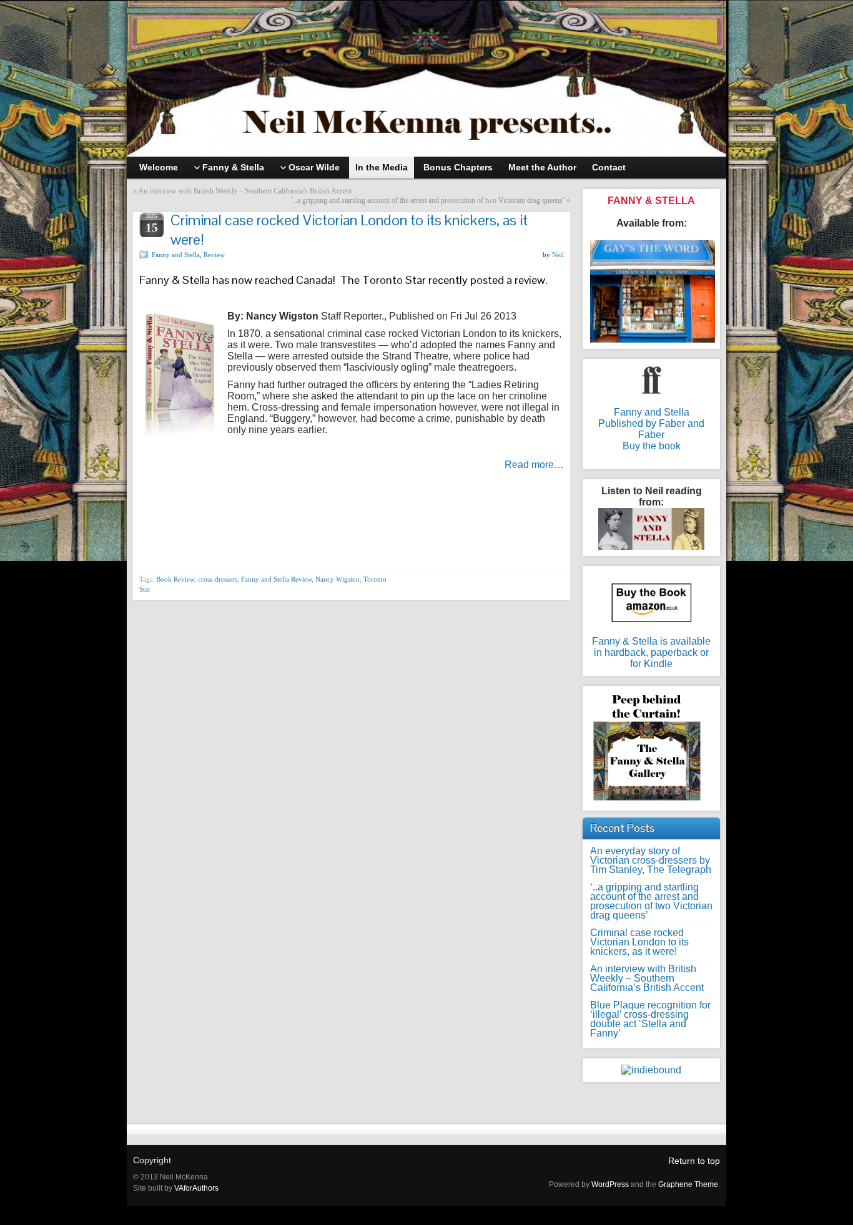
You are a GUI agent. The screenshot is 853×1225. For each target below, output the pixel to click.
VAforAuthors (196, 1188)
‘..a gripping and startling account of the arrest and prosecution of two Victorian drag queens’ (428, 200)
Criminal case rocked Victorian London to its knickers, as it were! (639, 942)
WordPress (610, 1184)
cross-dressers (217, 579)
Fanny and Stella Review (276, 579)
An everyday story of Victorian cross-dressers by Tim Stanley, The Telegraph (650, 860)
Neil (558, 254)
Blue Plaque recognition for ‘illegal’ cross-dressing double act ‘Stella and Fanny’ (650, 1019)
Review (214, 254)
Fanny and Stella (176, 254)
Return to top (694, 1161)
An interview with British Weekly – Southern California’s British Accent (245, 191)
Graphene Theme (688, 1184)
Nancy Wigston (337, 579)
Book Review (175, 579)
